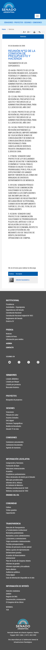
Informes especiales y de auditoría (18, 566)
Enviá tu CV (10, 321)
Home (4, 29)
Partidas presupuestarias (14, 544)
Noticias (23, 36)
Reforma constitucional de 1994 (17, 491)
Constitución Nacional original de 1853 (19, 315)
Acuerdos (9, 471)
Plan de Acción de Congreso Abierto (18, 561)
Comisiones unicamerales (15, 442)
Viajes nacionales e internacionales (18, 541)
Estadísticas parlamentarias (15, 474)
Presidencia (10, 304)
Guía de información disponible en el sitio (20, 577)
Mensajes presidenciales (14, 480)
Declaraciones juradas (13, 552)
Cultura (8, 507)
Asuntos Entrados (12, 417)
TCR (7, 609)
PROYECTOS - (19, 22)
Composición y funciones (14, 463)
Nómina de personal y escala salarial (18, 547)
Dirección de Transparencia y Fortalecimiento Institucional (16, 528)
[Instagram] (19, 362)
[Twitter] (28, 362)
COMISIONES (37, 22)
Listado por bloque (12, 381)
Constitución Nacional (13, 312)
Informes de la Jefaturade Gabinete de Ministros (14, 483)
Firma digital (10, 575)
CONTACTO (10, 347)
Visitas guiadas (11, 510)
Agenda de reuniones (13, 447)
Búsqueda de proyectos (14, 399)
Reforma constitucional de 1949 (17, 488)
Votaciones (10, 412)
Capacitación (10, 513)
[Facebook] (38, 362)
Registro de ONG (11, 596)
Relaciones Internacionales (15, 468)
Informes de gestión (13, 563)
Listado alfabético (12, 379)
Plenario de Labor (12, 415)
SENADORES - (9, 22)
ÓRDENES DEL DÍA (12, 495)
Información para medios (14, 339)
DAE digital (10, 420)
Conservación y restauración (16, 599)
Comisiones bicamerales (14, 445)
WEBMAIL (9, 607)
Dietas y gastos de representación (17, 550)
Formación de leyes (12, 465)
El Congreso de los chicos (15, 602)
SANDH (8, 593)
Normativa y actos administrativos (18, 535)
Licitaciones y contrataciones (16, 538)
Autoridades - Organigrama (15, 307)
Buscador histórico (12, 387)
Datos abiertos (11, 569)
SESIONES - (28, 22)
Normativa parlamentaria (14, 533)
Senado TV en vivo (12, 429)
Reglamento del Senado (14, 318)
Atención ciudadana (13, 591)
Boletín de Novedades (13, 426)
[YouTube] (9, 362)
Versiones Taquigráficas (14, 423)
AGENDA (9, 343)
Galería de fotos (11, 336)
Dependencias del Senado (15, 310)
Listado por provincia (13, 384)
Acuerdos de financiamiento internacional (15, 556)
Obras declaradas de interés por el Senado (20, 477)
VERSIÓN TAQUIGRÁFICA (22, 280)
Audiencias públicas (13, 572)
